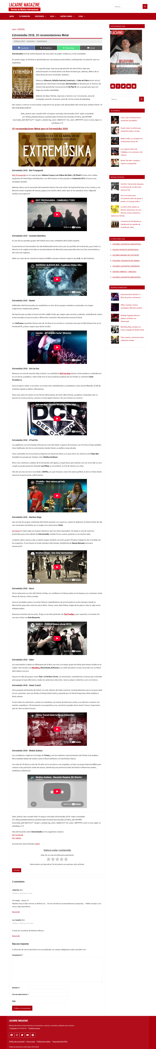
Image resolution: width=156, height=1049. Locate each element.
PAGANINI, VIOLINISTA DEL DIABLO (126, 260)
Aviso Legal (31, 1041)
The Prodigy (69, 614)
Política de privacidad (17, 1041)
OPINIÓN (21, 29)
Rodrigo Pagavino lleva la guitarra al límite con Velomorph (130, 318)
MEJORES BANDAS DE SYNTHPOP (125, 255)
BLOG (52, 16)
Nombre (16, 987)
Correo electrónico (20, 994)
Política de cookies (44, 1041)
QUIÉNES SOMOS (66, 16)
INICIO (11, 16)
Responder (16, 912)
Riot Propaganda (19, 175)
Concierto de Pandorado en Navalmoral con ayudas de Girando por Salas (131, 224)
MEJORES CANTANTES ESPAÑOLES (126, 266)
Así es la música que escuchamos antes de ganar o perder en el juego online (132, 198)
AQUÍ (37, 844)
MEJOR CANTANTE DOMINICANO (125, 249)
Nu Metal (16, 531)
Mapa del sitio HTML (60, 1041)
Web (14, 1001)
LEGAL (81, 16)
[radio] (49, 859)
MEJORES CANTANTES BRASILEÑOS (126, 277)
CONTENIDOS (39, 16)
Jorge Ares (31, 41)
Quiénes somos (34, 1028)
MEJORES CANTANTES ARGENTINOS (126, 244)
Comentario (17, 955)
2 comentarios (42, 41)
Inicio (14, 29)
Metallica (36, 668)
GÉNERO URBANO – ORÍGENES (124, 271)
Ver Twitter (16, 838)
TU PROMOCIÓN (24, 16)
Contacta (13, 1028)
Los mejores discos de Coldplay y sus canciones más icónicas (132, 152)
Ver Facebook (17, 835)
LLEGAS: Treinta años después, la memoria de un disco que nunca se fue (132, 187)
